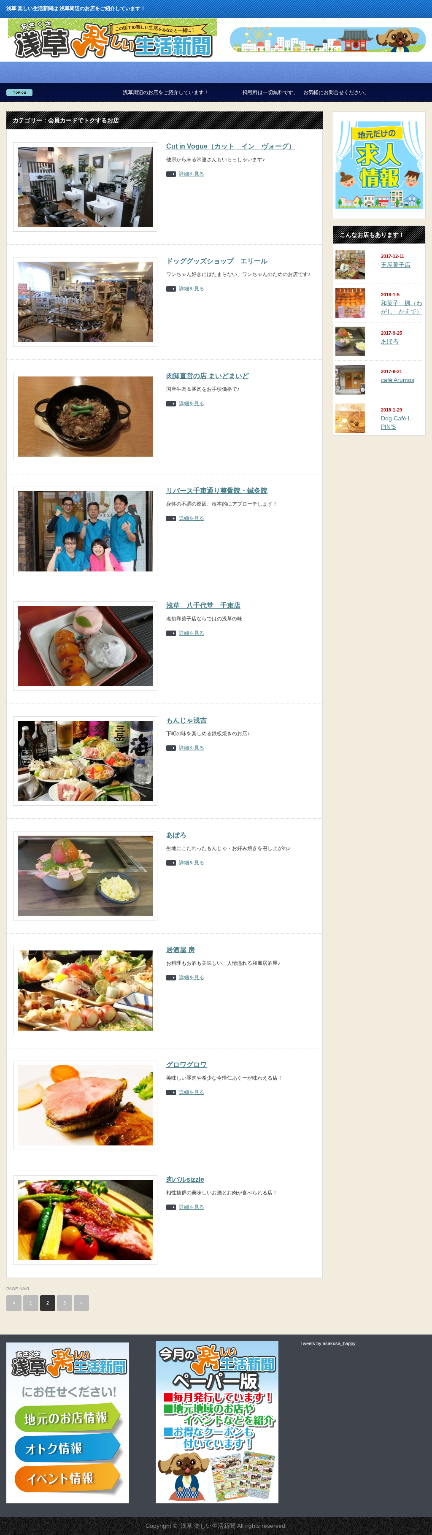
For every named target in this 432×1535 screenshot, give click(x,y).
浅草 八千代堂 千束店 (203, 605)
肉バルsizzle (185, 1179)
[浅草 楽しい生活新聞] (112, 59)
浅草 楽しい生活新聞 (208, 1525)
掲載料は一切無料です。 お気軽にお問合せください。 (263, 92)
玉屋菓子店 (395, 264)
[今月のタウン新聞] (217, 1501)
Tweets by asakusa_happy (328, 1343)
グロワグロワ (186, 1064)
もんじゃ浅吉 (186, 720)
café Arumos (397, 379)
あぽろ (176, 835)
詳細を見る (191, 174)
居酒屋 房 (180, 949)
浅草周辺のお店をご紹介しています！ (123, 92)
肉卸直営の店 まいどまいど (207, 375)
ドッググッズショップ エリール (216, 261)
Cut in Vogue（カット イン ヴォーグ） (230, 146)
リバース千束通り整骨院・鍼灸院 (216, 490)
